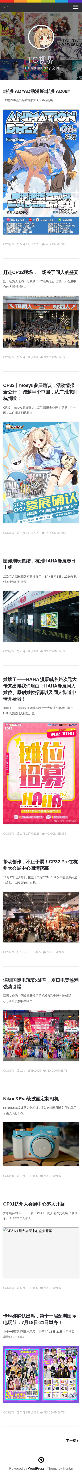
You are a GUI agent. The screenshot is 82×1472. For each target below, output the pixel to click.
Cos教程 (9, 1176)
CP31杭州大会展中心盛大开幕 (34, 1204)
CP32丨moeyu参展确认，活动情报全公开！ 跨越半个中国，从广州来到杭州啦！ (40, 392)
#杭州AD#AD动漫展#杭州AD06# (36, 91)
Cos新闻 (9, 244)
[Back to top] (41, 1460)
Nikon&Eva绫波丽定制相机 (31, 1098)
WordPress (36, 1468)
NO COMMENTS (55, 244)
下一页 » (72, 1441)
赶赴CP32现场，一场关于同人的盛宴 (40, 272)
